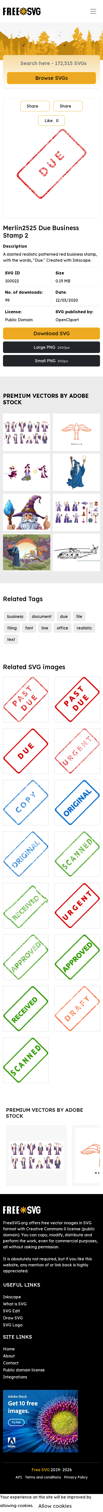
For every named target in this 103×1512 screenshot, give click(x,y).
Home (9, 1348)
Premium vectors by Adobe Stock (46, 399)
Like (51, 120)
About (9, 1355)
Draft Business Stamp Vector (77, 1021)
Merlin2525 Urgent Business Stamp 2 (77, 760)
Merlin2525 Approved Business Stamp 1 (77, 966)
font (29, 627)
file (79, 616)
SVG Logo (12, 1324)
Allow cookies (55, 1506)
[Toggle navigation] (93, 11)
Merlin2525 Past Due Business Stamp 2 (26, 709)
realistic (84, 627)
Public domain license (24, 1369)
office (62, 627)
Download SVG (52, 333)
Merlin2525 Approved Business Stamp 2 (25, 966)
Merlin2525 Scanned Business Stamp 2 (77, 863)
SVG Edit (11, 1310)
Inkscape (12, 1296)
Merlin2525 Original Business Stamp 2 (26, 863)
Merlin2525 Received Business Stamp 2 (25, 915)
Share (32, 106)
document (42, 616)
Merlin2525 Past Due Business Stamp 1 (77, 709)
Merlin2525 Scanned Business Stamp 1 (25, 1069)
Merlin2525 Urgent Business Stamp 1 (77, 915)
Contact (10, 1362)
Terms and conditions (43, 1477)
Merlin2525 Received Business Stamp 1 (25, 1018)
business (15, 616)
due (64, 616)
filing (12, 627)
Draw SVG (13, 1317)
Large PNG (52, 347)
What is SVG (14, 1303)
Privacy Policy (76, 1477)
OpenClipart (67, 319)
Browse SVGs (51, 78)
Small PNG (51, 360)
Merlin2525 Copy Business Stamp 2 (25, 815)
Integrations (15, 1376)
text (11, 639)
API (19, 1477)
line (45, 627)
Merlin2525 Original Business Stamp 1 (77, 812)
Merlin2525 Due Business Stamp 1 (25, 763)
